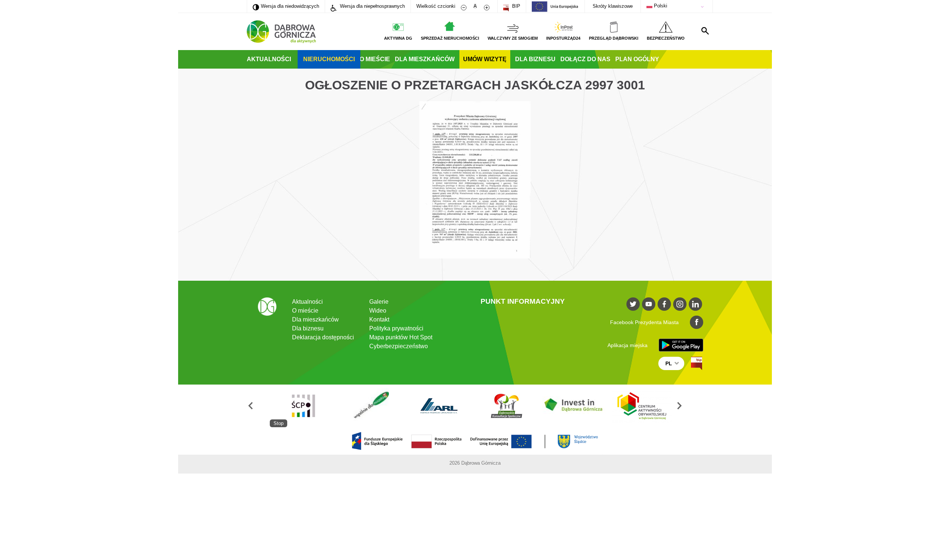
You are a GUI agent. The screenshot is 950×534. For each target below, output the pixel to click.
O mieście (375, 59)
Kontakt (379, 319)
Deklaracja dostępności (323, 337)
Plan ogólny (637, 59)
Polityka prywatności (396, 328)
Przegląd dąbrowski (613, 38)
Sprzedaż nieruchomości (450, 38)
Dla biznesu (535, 59)
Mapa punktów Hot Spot (400, 337)
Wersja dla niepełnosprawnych (371, 6)
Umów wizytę (485, 59)
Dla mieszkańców (425, 59)
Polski (659, 6)
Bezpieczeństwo (666, 38)
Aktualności (269, 59)
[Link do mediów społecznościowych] (633, 304)
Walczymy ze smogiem (513, 38)
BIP (515, 6)
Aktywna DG (398, 38)
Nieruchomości (329, 59)
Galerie (379, 302)
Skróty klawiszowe (613, 6)
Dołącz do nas (585, 59)
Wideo (377, 310)
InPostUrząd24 (563, 38)
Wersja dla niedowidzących (286, 6)
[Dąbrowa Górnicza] (281, 31)
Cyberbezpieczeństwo (398, 346)
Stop (278, 423)
